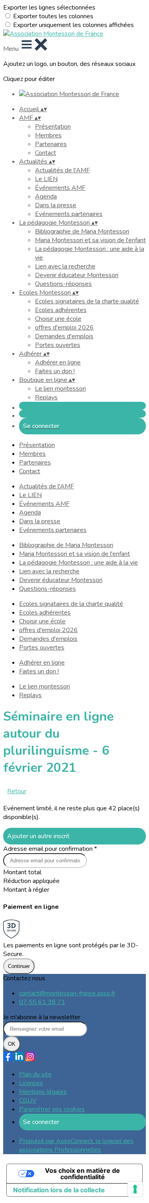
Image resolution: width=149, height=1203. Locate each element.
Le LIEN (46, 179)
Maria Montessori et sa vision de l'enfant (90, 240)
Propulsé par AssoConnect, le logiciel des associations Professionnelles (76, 1145)
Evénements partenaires (69, 214)
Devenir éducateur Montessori (76, 275)
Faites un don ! (55, 371)
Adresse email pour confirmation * (50, 848)
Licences (31, 1083)
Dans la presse (55, 205)
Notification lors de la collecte (59, 1190)
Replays (46, 397)
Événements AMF (60, 187)
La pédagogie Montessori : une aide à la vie (78, 562)
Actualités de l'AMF (62, 170)
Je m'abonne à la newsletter (41, 1017)
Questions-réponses (63, 284)
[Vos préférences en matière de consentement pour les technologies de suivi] (135, 1189)
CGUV (28, 1100)
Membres (48, 135)
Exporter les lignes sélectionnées (49, 7)
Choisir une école (58, 318)
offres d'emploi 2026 (64, 327)
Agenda (46, 196)
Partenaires (51, 144)
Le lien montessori (60, 388)
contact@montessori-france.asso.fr (67, 993)
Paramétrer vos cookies (52, 1109)
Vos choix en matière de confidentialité (82, 1173)
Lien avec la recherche (65, 266)
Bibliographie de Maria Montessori (82, 231)
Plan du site (35, 1074)
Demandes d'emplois (64, 336)
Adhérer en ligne (58, 362)
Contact (45, 152)
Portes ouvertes (57, 345)
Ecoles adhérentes (61, 310)
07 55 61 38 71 (42, 1002)
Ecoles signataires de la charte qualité (87, 301)
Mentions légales (43, 1091)
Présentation (53, 126)
